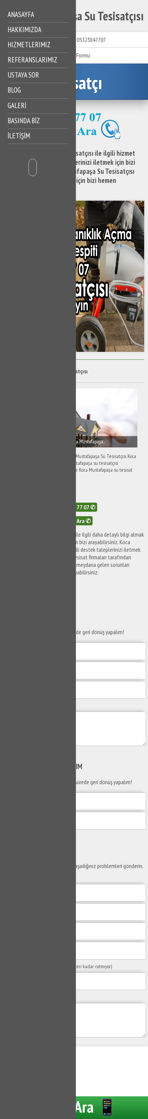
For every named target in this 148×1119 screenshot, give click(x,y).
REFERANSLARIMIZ (32, 59)
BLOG (14, 89)
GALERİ (17, 105)
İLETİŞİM (19, 135)
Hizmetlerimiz (29, 44)
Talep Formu (76, 55)
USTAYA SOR (23, 74)
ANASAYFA (21, 14)
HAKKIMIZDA (24, 29)
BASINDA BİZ (24, 120)
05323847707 (91, 39)
